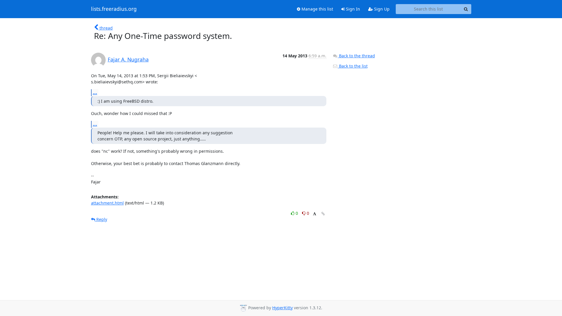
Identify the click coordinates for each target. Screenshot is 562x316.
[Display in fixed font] (314, 214)
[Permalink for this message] (323, 214)
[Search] (466, 9)
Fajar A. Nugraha (128, 59)
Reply (101, 219)
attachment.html (107, 203)
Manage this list (316, 9)
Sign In (352, 9)
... (95, 92)
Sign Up (381, 9)
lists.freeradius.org (114, 9)
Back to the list (353, 66)
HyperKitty (282, 307)
